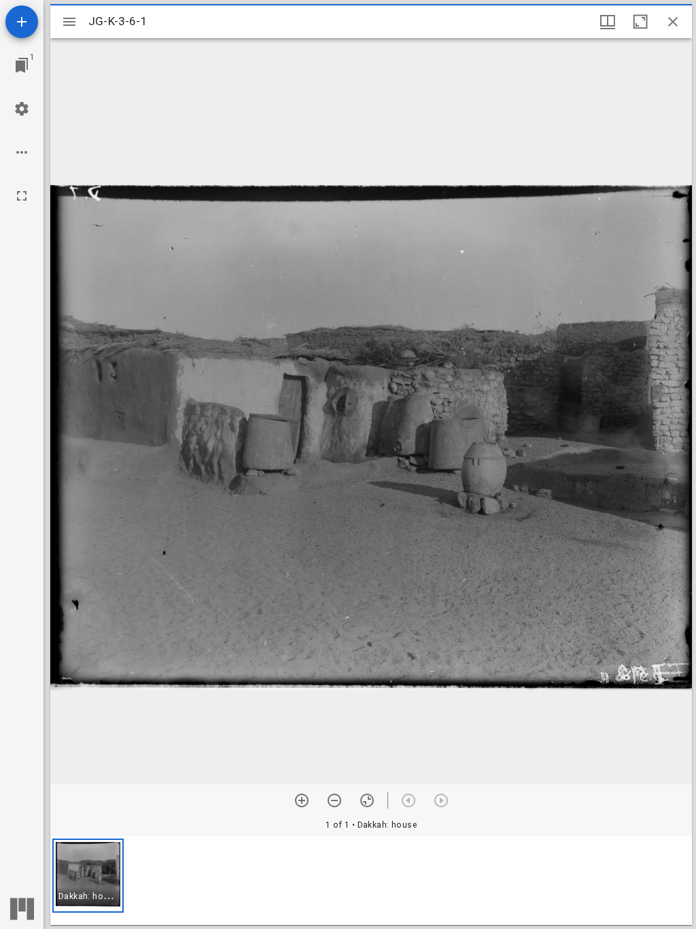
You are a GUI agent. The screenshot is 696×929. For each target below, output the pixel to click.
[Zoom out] (334, 800)
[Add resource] (21, 21)
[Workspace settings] (21, 108)
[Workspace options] (21, 152)
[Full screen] (21, 196)
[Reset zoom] (367, 800)
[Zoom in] (301, 800)
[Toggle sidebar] (69, 21)
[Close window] (673, 21)
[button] (88, 875)
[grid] (371, 881)
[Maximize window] (640, 21)
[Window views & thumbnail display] (607, 21)
